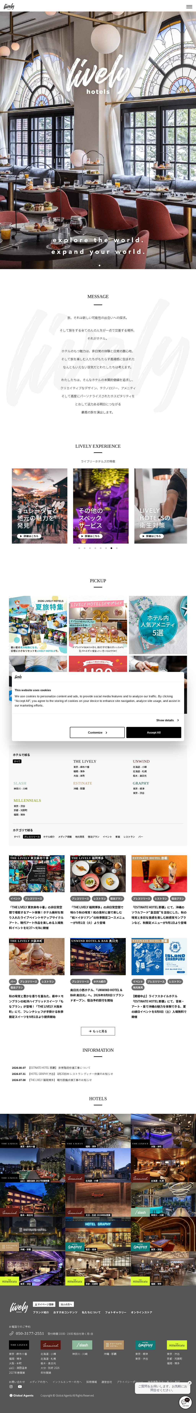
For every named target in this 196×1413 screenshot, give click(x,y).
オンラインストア (141, 1312)
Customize (95, 732)
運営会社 (106, 1382)
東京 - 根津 (138, 788)
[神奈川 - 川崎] (163, 1199)
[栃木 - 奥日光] (32, 1199)
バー (140, 836)
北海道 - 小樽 (140, 766)
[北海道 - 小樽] (98, 1165)
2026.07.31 (19, 1074)
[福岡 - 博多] (98, 1131)
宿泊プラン (93, 836)
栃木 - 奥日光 (140, 775)
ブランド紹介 (41, 1312)
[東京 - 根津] (98, 1233)
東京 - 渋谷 (138, 792)
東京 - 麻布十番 (81, 766)
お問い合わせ (17, 1382)
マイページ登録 (46, 1304)
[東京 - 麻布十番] (32, 1131)
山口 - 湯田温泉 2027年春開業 (18, 1370)
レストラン (129, 836)
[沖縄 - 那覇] (32, 1233)
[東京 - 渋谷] (163, 1233)
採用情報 (91, 1382)
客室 (117, 836)
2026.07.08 (19, 1080)
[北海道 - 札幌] (163, 1165)
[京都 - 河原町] (98, 1268)
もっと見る (100, 1031)
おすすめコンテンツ (65, 1312)
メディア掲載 (65, 836)
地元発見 (79, 836)
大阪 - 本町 (79, 775)
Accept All (154, 732)
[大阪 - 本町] (163, 1131)
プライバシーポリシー (130, 1382)
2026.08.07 (19, 1068)
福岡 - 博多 (79, 771)
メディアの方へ (38, 1382)
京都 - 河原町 (20, 810)
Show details (165, 720)
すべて (17, 761)
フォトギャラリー (116, 1312)
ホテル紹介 (49, 836)
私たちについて (91, 1312)
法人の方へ (66, 1304)
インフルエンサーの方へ (67, 1382)
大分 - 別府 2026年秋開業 (50, 1370)
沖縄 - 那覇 (79, 788)
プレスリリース (32, 836)
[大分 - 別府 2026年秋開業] (98, 1199)
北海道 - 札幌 (140, 771)
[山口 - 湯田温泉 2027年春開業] (32, 1165)
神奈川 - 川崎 (20, 788)
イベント (107, 836)
